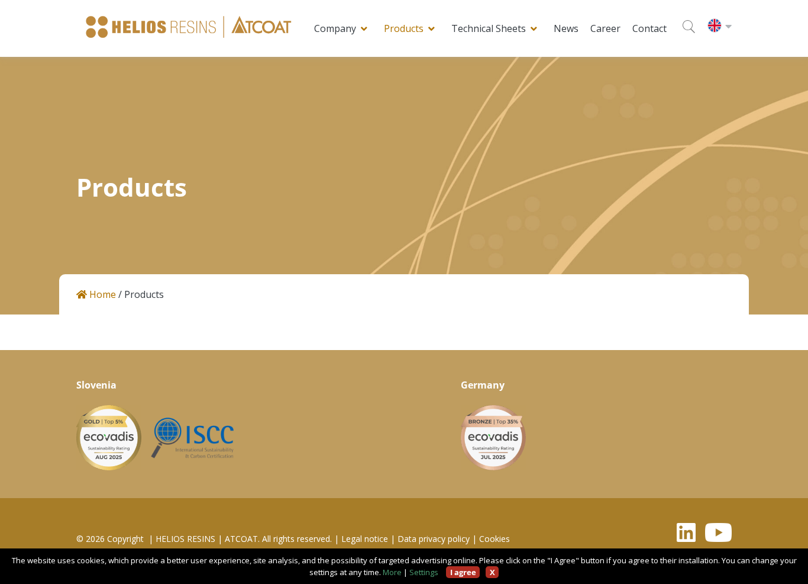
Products (404, 28)
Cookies (494, 539)
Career (605, 28)
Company (335, 28)
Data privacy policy (433, 539)
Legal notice (364, 539)
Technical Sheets (488, 28)
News (566, 28)
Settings (423, 572)
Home (101, 294)
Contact (649, 28)
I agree (463, 572)
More (392, 572)
